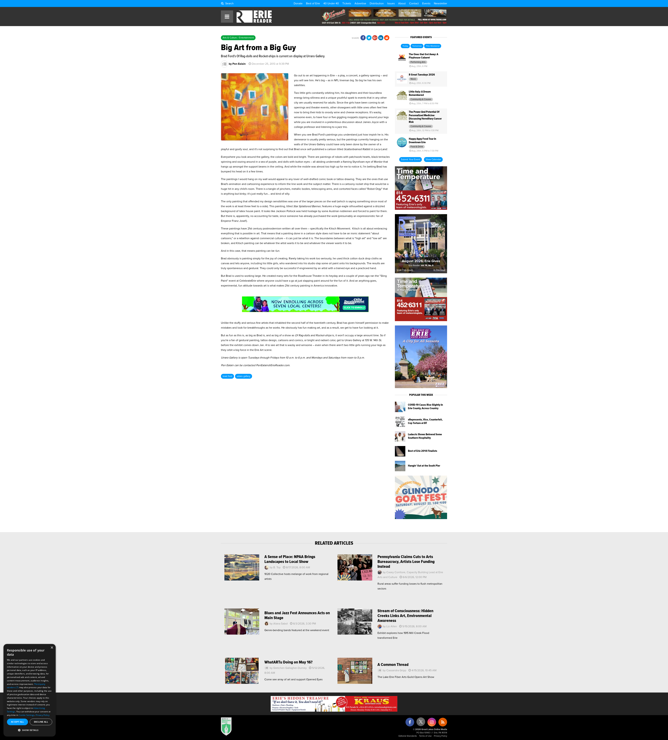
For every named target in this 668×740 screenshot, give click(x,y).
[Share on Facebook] (363, 38)
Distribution (377, 3)
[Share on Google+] (374, 38)
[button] (29, 730)
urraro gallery (243, 376)
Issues (391, 3)
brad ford (227, 376)
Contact (414, 3)
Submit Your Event (410, 159)
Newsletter (440, 3)
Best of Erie (313, 3)
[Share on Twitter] (369, 38)
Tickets (346, 3)
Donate (298, 3)
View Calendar (433, 159)
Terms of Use (425, 736)
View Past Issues (405, 270)
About (402, 3)
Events (426, 3)
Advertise (360, 3)
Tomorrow (417, 46)
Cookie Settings (27, 715)
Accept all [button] (17, 721)
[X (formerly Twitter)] (420, 723)
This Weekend (432, 46)
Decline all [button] (41, 721)
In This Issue (439, 270)
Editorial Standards (408, 736)
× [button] (51, 647)
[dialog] (29, 690)
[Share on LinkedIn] (380, 38)
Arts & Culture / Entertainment (238, 38)
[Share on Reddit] (386, 38)
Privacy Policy (440, 736)
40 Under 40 (331, 3)
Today (405, 46)
